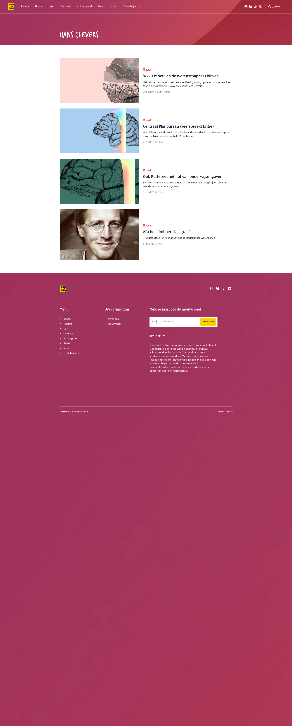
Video (114, 6)
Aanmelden (208, 322)
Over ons (113, 319)
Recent (25, 6)
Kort (52, 6)
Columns (66, 6)
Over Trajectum (132, 6)
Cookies (229, 412)
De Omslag (114, 324)
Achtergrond (84, 6)
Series (101, 6)
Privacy (221, 412)
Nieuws (39, 6)
